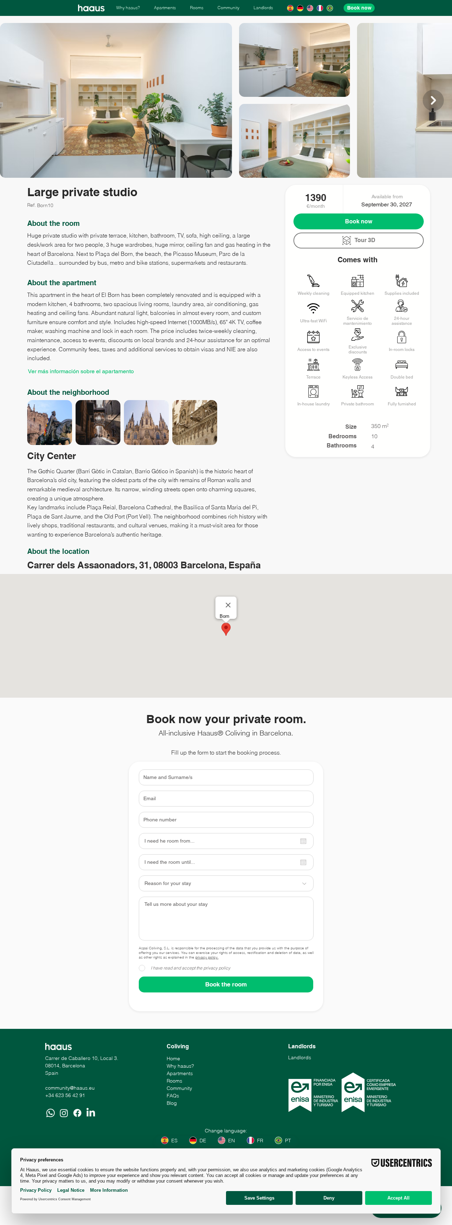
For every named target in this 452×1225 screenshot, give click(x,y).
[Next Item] (433, 100)
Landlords (299, 1057)
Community (179, 1088)
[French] (320, 8)
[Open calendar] (303, 841)
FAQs (173, 1095)
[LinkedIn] (90, 1113)
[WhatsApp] (50, 1113)
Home (173, 1058)
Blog (172, 1103)
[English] (310, 8)
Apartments (180, 1073)
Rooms (174, 1081)
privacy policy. (207, 957)
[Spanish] (290, 8)
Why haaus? (180, 1066)
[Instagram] (64, 1113)
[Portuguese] (330, 8)
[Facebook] (77, 1113)
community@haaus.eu (70, 1088)
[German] (300, 8)
